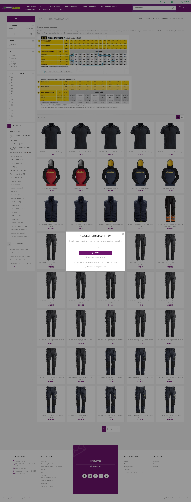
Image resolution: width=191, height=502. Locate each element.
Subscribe (91, 257)
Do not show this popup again (96, 267)
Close (123, 234)
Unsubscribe (101, 257)
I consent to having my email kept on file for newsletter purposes (97, 262)
